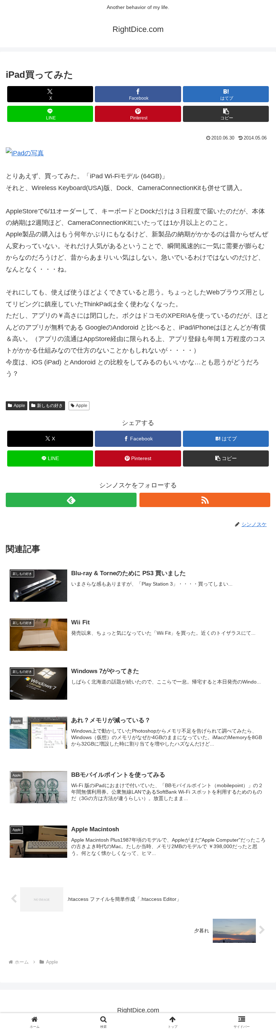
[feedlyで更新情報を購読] (71, 500)
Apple (19, 405)
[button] (226, 114)
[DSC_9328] (25, 152)
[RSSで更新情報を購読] (204, 500)
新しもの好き (50, 405)
